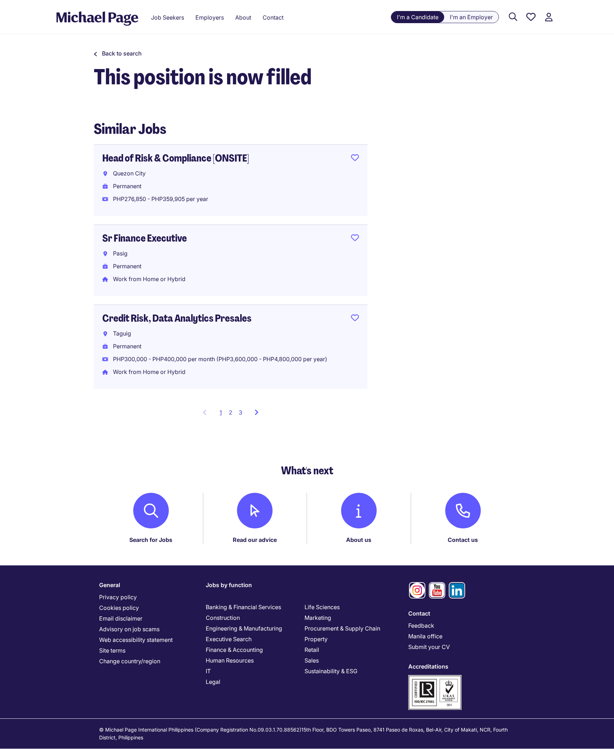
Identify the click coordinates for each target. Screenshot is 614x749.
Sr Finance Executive (144, 238)
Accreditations (428, 666)
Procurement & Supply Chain (342, 628)
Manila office (425, 636)
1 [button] (223, 414)
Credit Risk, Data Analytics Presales (177, 318)
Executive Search (229, 639)
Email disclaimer (120, 618)
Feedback (421, 625)
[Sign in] (549, 17)
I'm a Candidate (417, 17)
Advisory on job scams (129, 629)
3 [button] (240, 412)
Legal (213, 681)
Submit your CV (429, 646)
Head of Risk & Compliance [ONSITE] (175, 158)
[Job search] (513, 17)
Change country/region (129, 661)
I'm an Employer (471, 17)
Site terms (112, 650)
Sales (312, 660)
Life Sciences (322, 607)
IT (208, 671)
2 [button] (230, 412)
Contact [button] (273, 17)
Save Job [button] (355, 159)
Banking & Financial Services (243, 607)
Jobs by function (229, 585)
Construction (223, 617)
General (109, 585)
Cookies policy (119, 607)
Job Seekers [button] (167, 17)
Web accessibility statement (136, 639)
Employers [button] (209, 17)
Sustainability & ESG (331, 671)
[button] (118, 53)
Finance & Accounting (234, 649)
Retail (312, 649)
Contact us (463, 539)
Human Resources (230, 660)
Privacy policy (118, 597)
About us (358, 539)
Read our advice (255, 539)
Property (316, 639)
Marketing (318, 617)
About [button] (243, 17)
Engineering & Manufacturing (244, 628)
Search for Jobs (150, 539)
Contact (419, 613)
